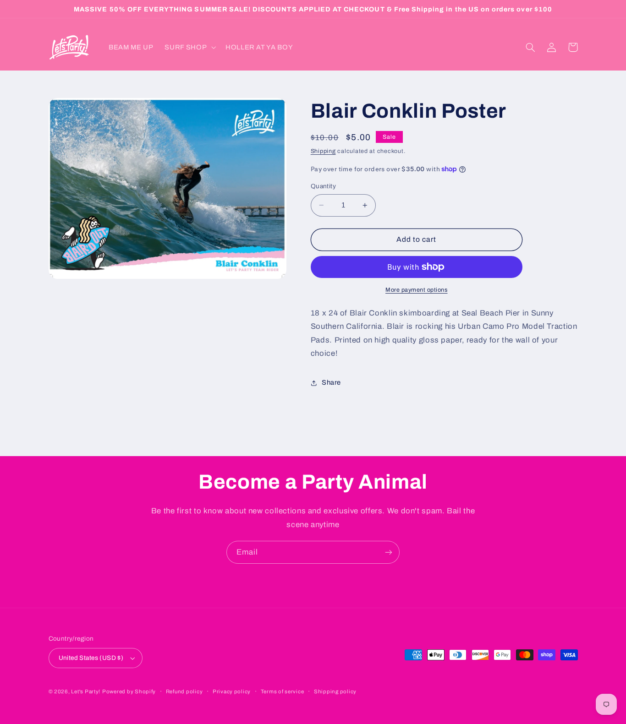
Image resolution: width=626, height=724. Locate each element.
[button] (189, 47)
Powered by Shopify (129, 691)
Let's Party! (85, 691)
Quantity (323, 186)
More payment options (416, 290)
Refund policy (184, 691)
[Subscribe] (388, 552)
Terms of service (282, 691)
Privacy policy (232, 691)
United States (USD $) (91, 657)
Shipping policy (335, 691)
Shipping (323, 151)
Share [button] (331, 382)
